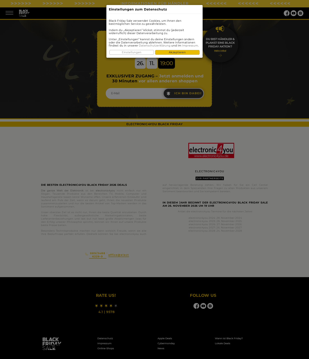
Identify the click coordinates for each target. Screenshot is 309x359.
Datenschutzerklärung (154, 45)
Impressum (190, 45)
